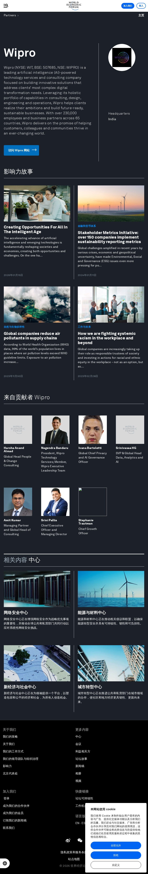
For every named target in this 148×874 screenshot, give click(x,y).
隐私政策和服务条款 (74, 852)
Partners (10, 15)
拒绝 (115, 855)
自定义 (116, 865)
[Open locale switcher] (5, 863)
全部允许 (116, 845)
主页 (141, 15)
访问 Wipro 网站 (19, 150)
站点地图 (74, 859)
